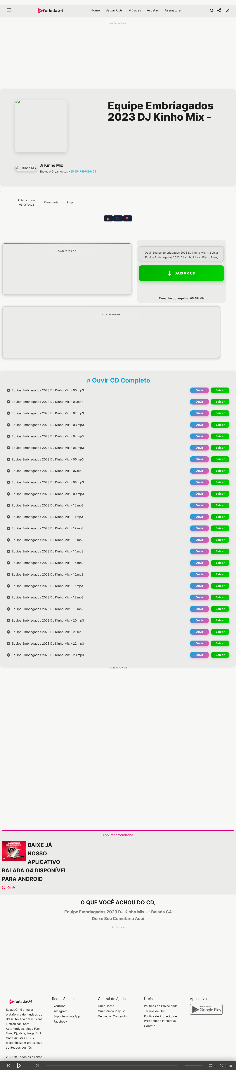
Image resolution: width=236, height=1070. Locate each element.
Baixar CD (185, 273)
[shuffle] (222, 1066)
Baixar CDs (114, 10)
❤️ (127, 218)
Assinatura (173, 10)
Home (95, 10)
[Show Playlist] (230, 1065)
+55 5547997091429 (82, 171)
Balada (53, 10)
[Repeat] (210, 1066)
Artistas (153, 10)
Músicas (135, 10)
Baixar (220, 390)
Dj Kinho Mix (51, 165)
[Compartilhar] (219, 10)
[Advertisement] (66, 283)
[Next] (37, 1065)
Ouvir (199, 390)
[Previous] (8, 1065)
